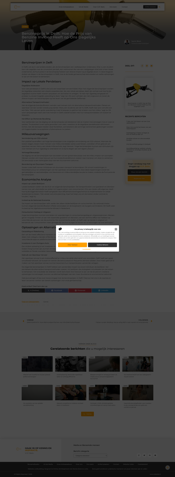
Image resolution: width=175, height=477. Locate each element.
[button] (116, 229)
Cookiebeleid (86, 249)
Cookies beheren (102, 245)
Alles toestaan (72, 245)
